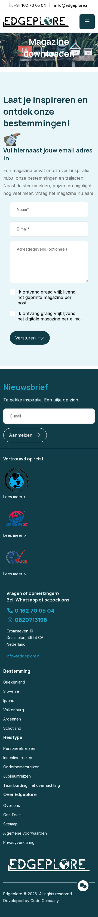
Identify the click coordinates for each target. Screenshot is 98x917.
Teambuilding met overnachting (31, 785)
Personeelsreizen (19, 748)
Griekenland (14, 682)
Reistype (12, 737)
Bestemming (16, 671)
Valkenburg (13, 709)
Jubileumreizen (17, 776)
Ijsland (8, 700)
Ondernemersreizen (21, 767)
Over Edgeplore (20, 794)
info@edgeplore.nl (23, 656)
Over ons (11, 805)
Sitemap (10, 824)
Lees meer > (14, 496)
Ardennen (12, 719)
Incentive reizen (17, 757)
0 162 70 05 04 (33, 610)
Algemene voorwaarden (25, 833)
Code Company (44, 900)
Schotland (12, 728)
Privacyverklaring (19, 842)
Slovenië (11, 691)
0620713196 (30, 620)
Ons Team (12, 814)
